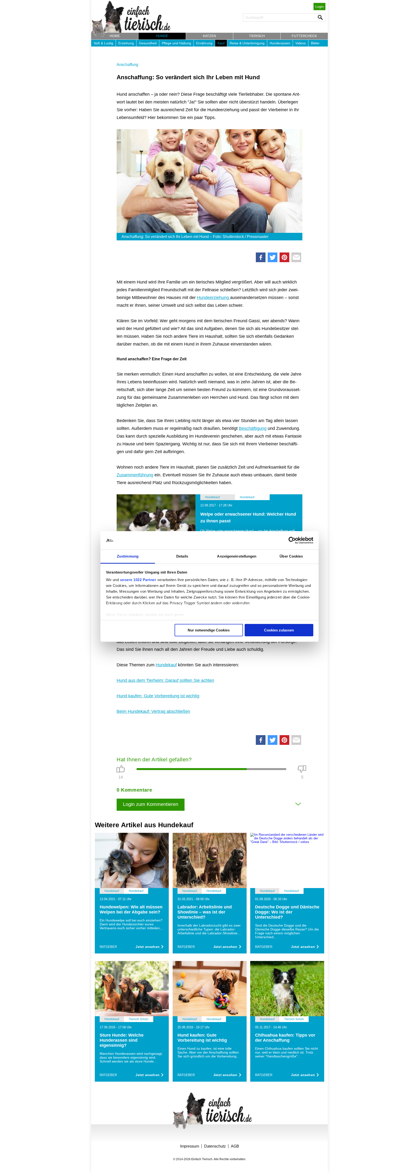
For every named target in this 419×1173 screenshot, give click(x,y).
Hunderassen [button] (280, 43)
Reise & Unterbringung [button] (247, 43)
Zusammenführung (135, 474)
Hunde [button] (162, 36)
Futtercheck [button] (304, 36)
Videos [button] (300, 43)
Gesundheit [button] (148, 43)
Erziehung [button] (126, 43)
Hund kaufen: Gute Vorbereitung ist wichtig (158, 695)
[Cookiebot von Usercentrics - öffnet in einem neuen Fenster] (292, 540)
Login (319, 6)
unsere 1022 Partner (138, 580)
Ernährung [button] (204, 43)
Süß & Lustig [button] (103, 43)
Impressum (189, 1146)
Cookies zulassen (279, 630)
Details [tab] (182, 556)
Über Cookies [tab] (291, 556)
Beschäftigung (252, 428)
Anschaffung (127, 65)
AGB (235, 1146)
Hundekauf (166, 664)
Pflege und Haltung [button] (176, 43)
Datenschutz (215, 1146)
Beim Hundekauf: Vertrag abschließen (153, 711)
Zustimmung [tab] (127, 556)
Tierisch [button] (257, 36)
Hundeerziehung (213, 297)
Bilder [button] (315, 43)
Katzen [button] (209, 36)
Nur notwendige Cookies (209, 630)
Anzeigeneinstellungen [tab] (236, 556)
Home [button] (115, 36)
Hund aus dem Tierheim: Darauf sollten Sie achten (165, 680)
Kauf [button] (221, 43)
